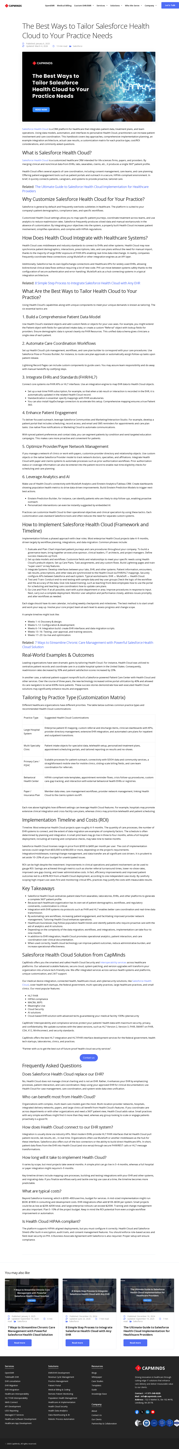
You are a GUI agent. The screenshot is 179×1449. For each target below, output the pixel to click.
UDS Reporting (11, 1410)
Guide (94, 1389)
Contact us (89, 1057)
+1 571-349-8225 (153, 1393)
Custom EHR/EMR (82, 5)
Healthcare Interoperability (17, 1393)
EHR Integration (12, 1389)
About (94, 1411)
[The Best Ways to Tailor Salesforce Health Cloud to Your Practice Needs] (88, 86)
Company (149, 5)
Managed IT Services (14, 1415)
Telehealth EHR (12, 1377)
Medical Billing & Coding (59, 1389)
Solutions (115, 5)
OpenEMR (50, 5)
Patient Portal (54, 1385)
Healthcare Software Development (20, 1419)
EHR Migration (11, 1385)
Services (101, 5)
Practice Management (58, 1381)
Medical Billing (64, 5)
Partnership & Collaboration (104, 1423)
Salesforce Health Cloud (35, 160)
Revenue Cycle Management (61, 1377)
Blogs (94, 1372)
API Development (13, 1406)
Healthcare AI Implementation (61, 1402)
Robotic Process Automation (61, 1419)
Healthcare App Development (18, 1423)
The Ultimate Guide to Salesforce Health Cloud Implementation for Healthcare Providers (146, 1331)
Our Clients (97, 1419)
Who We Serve (132, 5)
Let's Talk (170, 5)
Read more (19, 1342)
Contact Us (97, 1415)
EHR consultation (12, 1381)
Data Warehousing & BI (59, 1415)
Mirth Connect (11, 1402)
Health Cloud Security (58, 1406)
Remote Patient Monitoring (60, 1393)
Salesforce (77, 46)
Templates (96, 1385)
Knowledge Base (99, 1393)
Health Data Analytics (58, 1410)
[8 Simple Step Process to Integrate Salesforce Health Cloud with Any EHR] (89, 1295)
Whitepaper (97, 1377)
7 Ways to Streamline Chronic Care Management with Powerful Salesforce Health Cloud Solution (31, 1331)
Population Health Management (62, 1398)
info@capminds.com (151, 1396)
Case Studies (97, 1381)
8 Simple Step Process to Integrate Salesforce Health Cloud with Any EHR (89, 1331)
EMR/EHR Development (59, 1372)
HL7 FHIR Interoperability (16, 1398)
